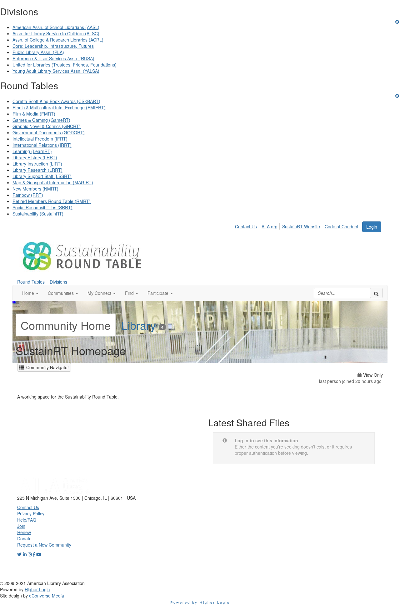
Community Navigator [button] (46, 367)
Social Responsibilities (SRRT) (42, 207)
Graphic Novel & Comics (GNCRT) (46, 126)
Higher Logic (37, 589)
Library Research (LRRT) (37, 170)
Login (371, 227)
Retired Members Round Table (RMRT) (51, 201)
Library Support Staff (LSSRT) (42, 176)
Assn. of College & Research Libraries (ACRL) (57, 40)
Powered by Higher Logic (200, 602)
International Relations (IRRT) (42, 145)
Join (21, 526)
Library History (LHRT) (34, 157)
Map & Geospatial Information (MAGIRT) (52, 182)
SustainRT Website (301, 226)
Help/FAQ (26, 520)
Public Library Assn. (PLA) (38, 52)
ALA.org (270, 226)
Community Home (66, 325)
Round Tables (31, 282)
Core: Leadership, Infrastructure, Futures (53, 46)
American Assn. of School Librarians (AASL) (55, 27)
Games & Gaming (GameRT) (41, 120)
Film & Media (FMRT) (33, 114)
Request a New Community (44, 545)
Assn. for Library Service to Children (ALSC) (55, 33)
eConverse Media (46, 596)
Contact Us (246, 226)
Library (142, 325)
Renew (24, 532)
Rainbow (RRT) (27, 195)
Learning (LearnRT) (32, 151)
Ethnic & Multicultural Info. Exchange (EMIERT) (59, 107)
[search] (376, 293)
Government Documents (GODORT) (48, 132)
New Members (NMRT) (35, 189)
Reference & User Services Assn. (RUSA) (53, 58)
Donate (24, 538)
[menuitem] (247, 225)
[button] (30, 293)
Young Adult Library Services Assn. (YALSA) (55, 71)
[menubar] (298, 225)
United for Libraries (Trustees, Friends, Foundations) (64, 65)
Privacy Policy (30, 513)
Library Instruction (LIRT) (37, 164)
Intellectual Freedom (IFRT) (40, 139)
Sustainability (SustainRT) (37, 214)
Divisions (58, 282)
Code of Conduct (341, 226)
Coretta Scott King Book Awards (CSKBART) (56, 101)
